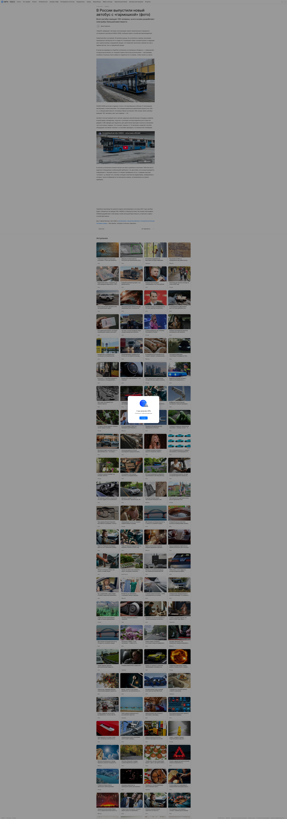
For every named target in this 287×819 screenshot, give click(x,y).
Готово (143, 418)
